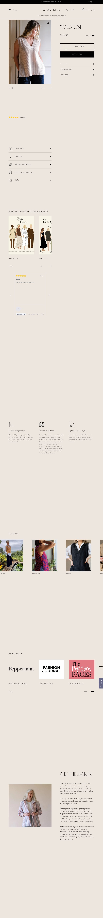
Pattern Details (19, 148)
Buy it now (77, 54)
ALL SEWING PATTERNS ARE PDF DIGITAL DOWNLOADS (51, 16)
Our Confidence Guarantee (24, 172)
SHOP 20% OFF (13, 258)
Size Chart (63, 64)
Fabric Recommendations (23, 164)
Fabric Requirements (66, 69)
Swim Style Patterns (51, 10)
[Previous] (11, 295)
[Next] (49, 295)
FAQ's (17, 180)
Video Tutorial (64, 75)
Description (18, 156)
